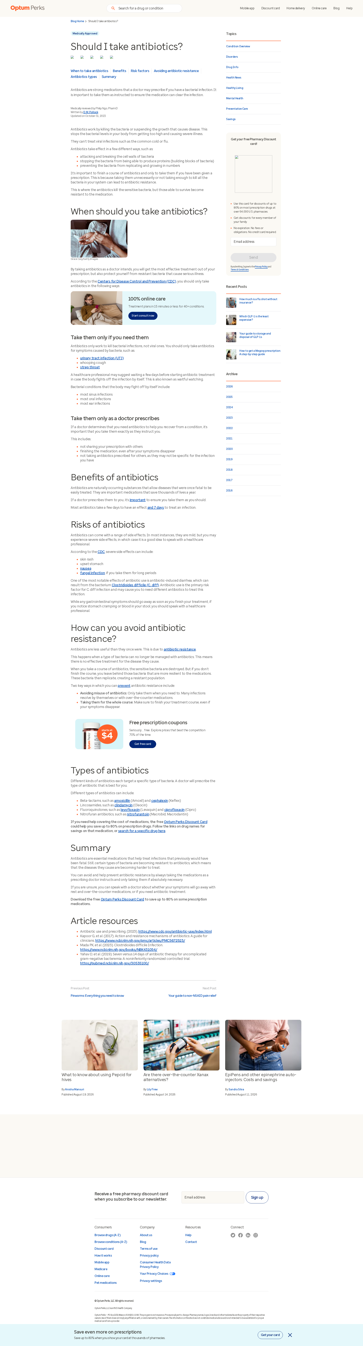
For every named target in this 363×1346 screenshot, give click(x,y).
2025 (229, 397)
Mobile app (247, 8)
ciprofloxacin (174, 810)
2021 (229, 438)
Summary (109, 77)
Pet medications (106, 1283)
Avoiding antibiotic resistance (176, 71)
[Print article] (102, 58)
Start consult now (143, 315)
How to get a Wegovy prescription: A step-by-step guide (260, 352)
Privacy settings (151, 1281)
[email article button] (112, 58)
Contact (191, 1242)
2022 (229, 428)
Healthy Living (234, 88)
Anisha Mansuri (74, 1089)
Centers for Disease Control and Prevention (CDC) (137, 281)
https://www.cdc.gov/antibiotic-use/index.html (175, 931)
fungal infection (92, 573)
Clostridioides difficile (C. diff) (135, 585)
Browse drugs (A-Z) (107, 1235)
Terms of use (148, 1249)
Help (349, 8)
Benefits (119, 71)
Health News (233, 77)
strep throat (90, 367)
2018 (229, 469)
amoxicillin (122, 801)
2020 (229, 449)
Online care (319, 8)
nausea (85, 568)
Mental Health (234, 98)
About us (146, 1235)
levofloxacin (130, 810)
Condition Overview (238, 46)
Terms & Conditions (240, 269)
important (138, 500)
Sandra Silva (236, 1089)
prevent (124, 686)
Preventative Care (237, 108)
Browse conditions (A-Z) (111, 1242)
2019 (229, 459)
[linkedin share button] (92, 58)
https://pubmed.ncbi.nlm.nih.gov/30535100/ (114, 963)
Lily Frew (152, 1089)
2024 (229, 407)
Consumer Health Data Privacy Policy (155, 1265)
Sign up (257, 1197)
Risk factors (140, 71)
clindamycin (123, 805)
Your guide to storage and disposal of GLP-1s (255, 335)
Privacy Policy (261, 266)
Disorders (232, 56)
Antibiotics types (84, 77)
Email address (244, 241)
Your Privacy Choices (154, 1273)
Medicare (101, 1269)
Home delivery (295, 8)
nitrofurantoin (138, 814)
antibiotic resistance (180, 649)
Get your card (270, 1335)
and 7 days (155, 507)
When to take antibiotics (89, 71)
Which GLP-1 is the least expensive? (253, 318)
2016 (229, 490)
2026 (229, 386)
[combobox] (148, 8)
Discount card (270, 8)
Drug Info (232, 67)
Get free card (142, 744)
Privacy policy (149, 1255)
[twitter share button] (73, 58)
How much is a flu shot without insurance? (258, 301)
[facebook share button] (83, 58)
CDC (101, 552)
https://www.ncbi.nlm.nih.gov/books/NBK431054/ (118, 950)
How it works (103, 1255)
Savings (231, 119)
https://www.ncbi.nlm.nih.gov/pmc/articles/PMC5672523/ (140, 940)
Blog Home (77, 21)
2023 (229, 417)
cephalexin (159, 801)
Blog (336, 8)
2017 (229, 480)
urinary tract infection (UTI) (102, 358)
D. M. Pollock (90, 112)
